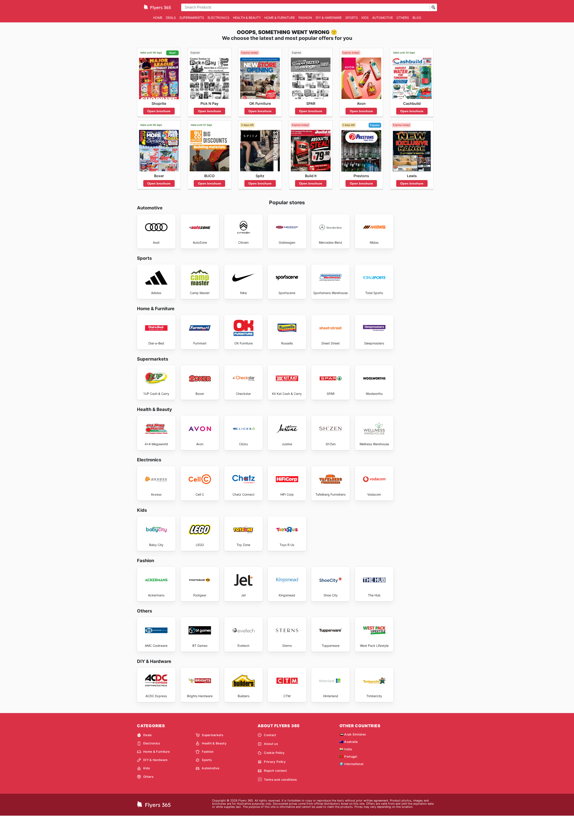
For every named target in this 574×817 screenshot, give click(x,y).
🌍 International (351, 764)
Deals (171, 17)
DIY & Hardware (329, 17)
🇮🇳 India (345, 749)
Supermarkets (191, 17)
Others (402, 17)
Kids (365, 17)
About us (271, 744)
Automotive (382, 17)
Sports (351, 17)
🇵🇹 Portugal (348, 756)
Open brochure (158, 111)
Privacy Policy (274, 761)
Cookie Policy (274, 753)
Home (157, 17)
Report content (275, 770)
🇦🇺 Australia (348, 742)
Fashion (305, 17)
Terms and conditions (280, 779)
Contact (270, 735)
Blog (417, 17)
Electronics (218, 17)
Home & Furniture (279, 17)
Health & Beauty (247, 17)
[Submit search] (433, 7)
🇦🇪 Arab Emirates (352, 734)
